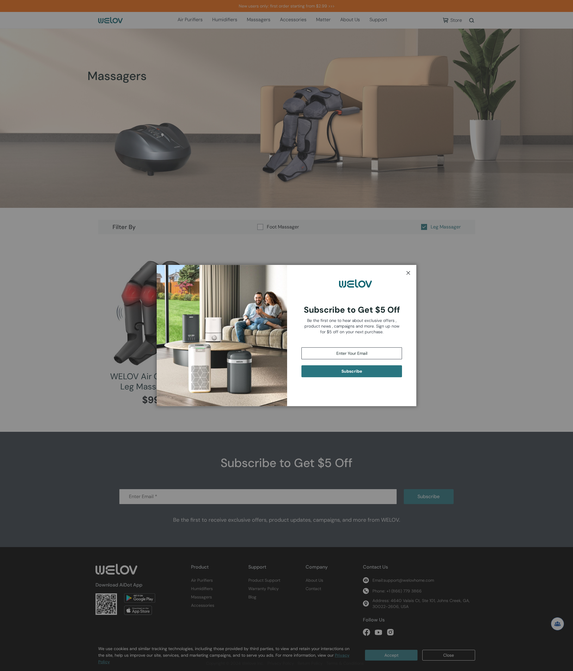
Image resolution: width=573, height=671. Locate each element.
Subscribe (351, 371)
